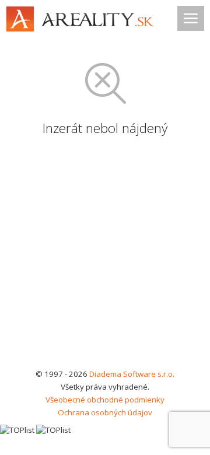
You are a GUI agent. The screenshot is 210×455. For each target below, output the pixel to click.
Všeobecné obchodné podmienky (105, 399)
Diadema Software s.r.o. (131, 374)
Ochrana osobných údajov (105, 412)
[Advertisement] (105, 257)
